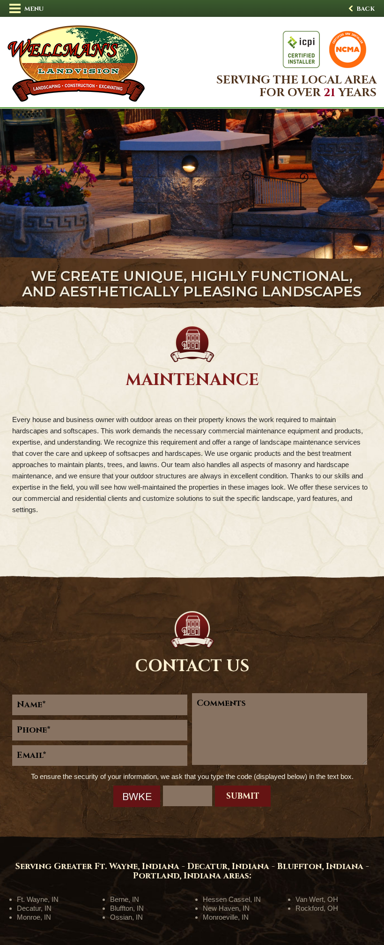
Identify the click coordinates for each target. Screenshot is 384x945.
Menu (33, 9)
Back (365, 9)
